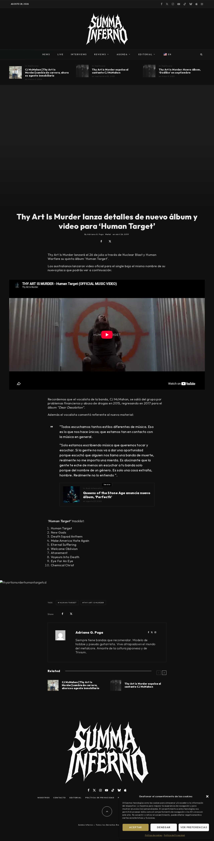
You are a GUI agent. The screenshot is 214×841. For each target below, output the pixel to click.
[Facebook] (161, 4)
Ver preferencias (193, 827)
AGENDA (122, 54)
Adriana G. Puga (89, 632)
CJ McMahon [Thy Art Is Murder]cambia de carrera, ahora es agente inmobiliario (47, 72)
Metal (108, 234)
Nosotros (44, 798)
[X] (167, 4)
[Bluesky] (191, 4)
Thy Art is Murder (94, 602)
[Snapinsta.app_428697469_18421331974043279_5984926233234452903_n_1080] (15, 72)
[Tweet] (110, 241)
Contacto (59, 798)
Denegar (163, 827)
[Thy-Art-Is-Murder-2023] (82, 71)
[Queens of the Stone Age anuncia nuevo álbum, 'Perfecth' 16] (71, 494)
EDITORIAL (145, 54)
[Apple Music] (196, 4)
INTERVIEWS (79, 54)
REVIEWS (100, 54)
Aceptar (135, 827)
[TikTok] (185, 4)
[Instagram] (173, 4)
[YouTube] (179, 4)
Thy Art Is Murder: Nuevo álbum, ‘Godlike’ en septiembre (180, 71)
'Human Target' (68, 602)
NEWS (46, 54)
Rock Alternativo (94, 488)
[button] (207, 796)
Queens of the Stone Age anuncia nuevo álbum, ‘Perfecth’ (116, 495)
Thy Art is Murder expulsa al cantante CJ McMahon (110, 71)
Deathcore (33, 66)
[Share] (101, 241)
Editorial (76, 798)
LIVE (61, 54)
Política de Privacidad (174, 835)
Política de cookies (153, 835)
